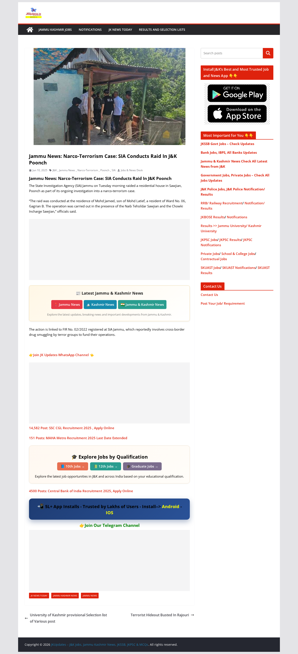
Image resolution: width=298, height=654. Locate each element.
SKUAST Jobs (210, 267)
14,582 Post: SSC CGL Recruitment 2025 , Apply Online (71, 428)
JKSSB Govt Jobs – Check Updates (227, 144)
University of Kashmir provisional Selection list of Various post (68, 618)
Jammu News (67, 170)
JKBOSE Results (213, 217)
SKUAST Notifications (238, 267)
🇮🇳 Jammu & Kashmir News (142, 304)
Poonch (104, 170)
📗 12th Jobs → (106, 466)
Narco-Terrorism (87, 170)
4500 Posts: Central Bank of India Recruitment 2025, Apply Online (81, 491)
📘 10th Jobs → (73, 466)
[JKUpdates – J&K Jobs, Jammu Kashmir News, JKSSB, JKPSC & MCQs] (30, 29)
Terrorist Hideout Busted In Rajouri (160, 615)
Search (268, 53)
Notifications (90, 29)
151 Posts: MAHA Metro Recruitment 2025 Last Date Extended (78, 438)
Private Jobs (210, 253)
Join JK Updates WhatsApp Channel (61, 355)
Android (170, 506)
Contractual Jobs (214, 259)
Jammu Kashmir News (65, 595)
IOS (109, 513)
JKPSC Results (230, 239)
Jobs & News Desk (132, 170)
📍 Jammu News (67, 304)
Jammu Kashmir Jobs (55, 29)
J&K (55, 170)
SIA (114, 170)
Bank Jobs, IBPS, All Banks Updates (229, 152)
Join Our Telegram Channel (112, 525)
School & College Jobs (238, 253)
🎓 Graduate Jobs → (142, 466)
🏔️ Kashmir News (100, 304)
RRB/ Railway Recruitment (221, 203)
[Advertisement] (109, 249)
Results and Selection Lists (162, 29)
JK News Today (120, 29)
